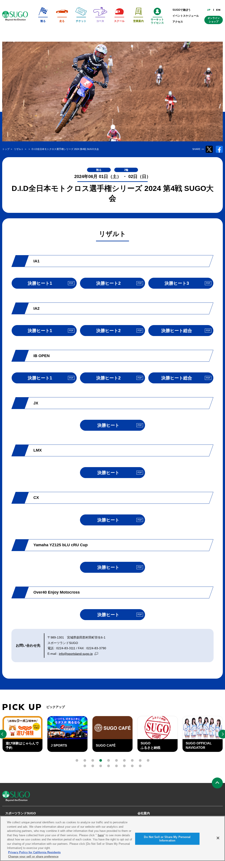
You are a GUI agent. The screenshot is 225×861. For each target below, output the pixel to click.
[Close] (218, 838)
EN (218, 10)
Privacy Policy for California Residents (34, 852)
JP (209, 10)
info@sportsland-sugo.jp (76, 653)
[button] (77, 760)
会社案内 (144, 813)
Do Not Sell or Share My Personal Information (167, 838)
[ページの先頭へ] (217, 782)
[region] (112, 838)
